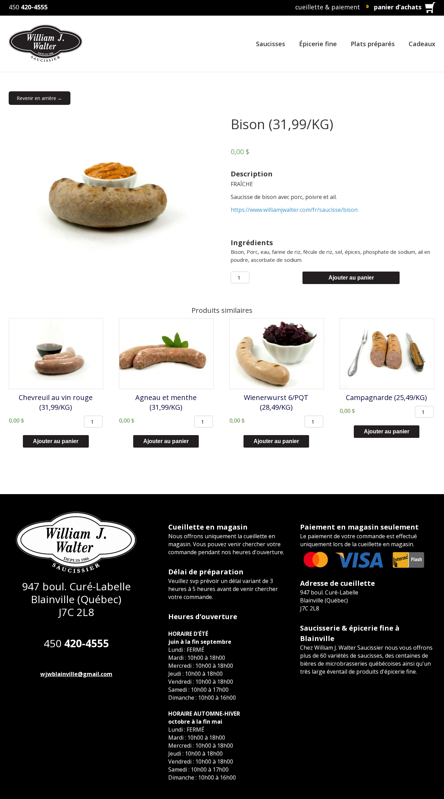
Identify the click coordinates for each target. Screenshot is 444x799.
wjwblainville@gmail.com (76, 674)
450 (28, 7)
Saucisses (270, 44)
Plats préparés (373, 44)
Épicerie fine (318, 44)
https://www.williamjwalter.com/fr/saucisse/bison (294, 210)
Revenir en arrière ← (39, 98)
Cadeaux (422, 44)
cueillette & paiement (327, 7)
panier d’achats (397, 7)
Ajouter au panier (351, 278)
